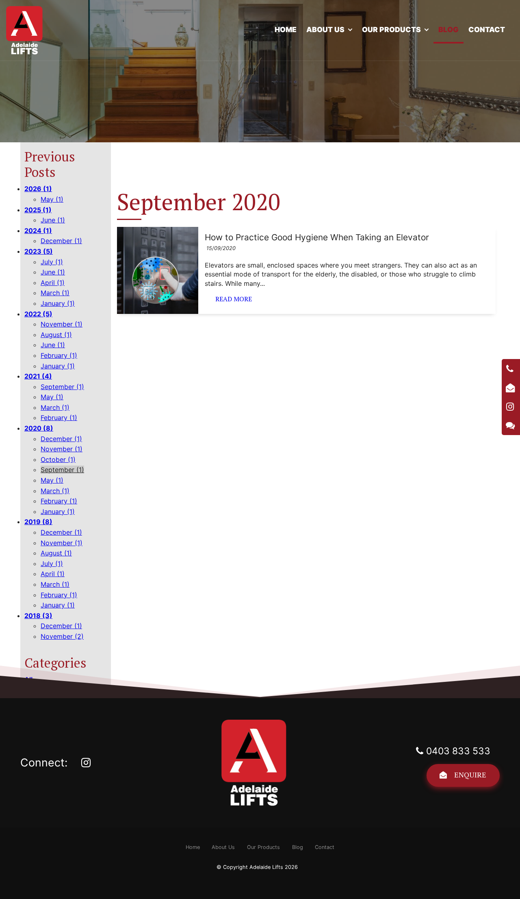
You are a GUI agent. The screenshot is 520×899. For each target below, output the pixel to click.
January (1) (58, 303)
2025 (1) (38, 210)
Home (286, 29)
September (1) (62, 387)
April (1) (53, 283)
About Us (325, 29)
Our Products (391, 29)
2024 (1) (38, 230)
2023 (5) (38, 251)
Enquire (470, 774)
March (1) (55, 293)
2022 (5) (38, 314)
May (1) (52, 199)
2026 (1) (38, 189)
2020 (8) (38, 428)
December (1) (61, 241)
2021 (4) (38, 376)
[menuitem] (192, 847)
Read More (233, 299)
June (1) (53, 220)
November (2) (62, 636)
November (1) (61, 324)
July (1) (52, 262)
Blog (448, 29)
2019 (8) (38, 522)
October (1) (58, 459)
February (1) (59, 355)
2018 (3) (38, 616)
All (28, 679)
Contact (486, 29)
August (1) (56, 335)
